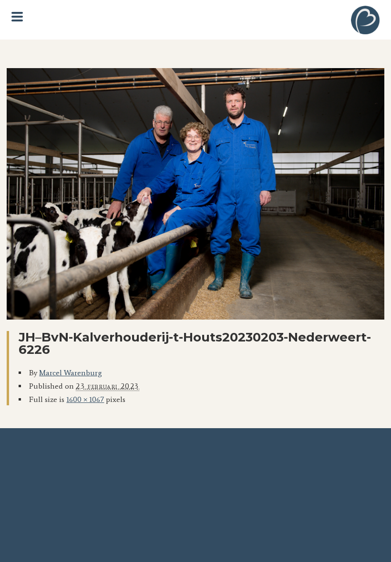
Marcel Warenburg (70, 372)
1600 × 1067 (85, 399)
